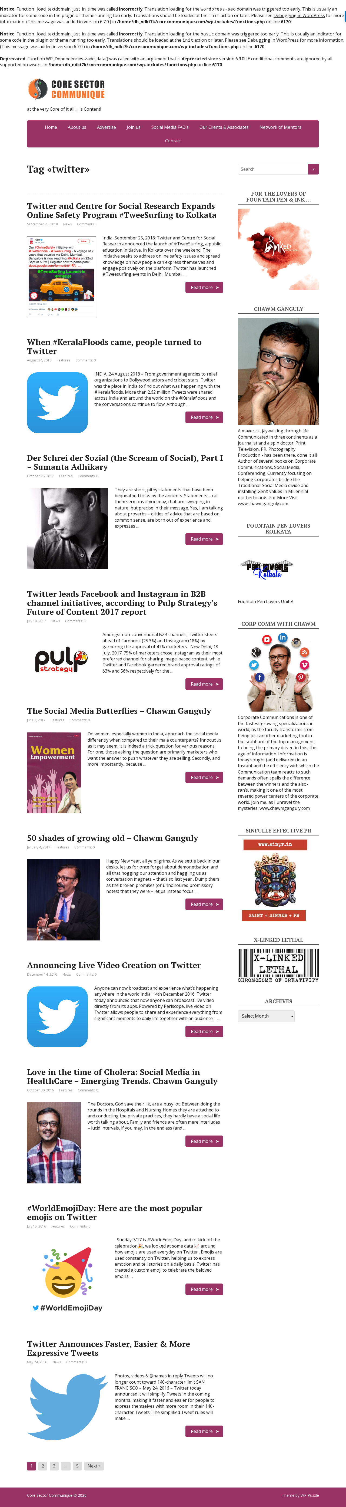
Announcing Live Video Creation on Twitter (114, 965)
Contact (173, 141)
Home (51, 127)
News (67, 224)
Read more (202, 287)
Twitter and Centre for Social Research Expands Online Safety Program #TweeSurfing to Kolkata (122, 210)
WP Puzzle (310, 1495)
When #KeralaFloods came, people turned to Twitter (114, 346)
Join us (134, 127)
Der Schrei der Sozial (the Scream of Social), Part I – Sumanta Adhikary (125, 462)
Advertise (106, 127)
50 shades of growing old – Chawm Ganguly (112, 838)
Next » (94, 1466)
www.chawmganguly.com (263, 503)
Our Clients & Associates (224, 127)
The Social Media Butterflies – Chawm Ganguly (119, 710)
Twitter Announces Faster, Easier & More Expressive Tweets (108, 1348)
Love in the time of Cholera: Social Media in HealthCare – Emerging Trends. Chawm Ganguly (122, 1076)
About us (77, 127)
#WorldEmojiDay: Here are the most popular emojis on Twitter (114, 1212)
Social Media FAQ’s (170, 127)
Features (63, 360)
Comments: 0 (87, 224)
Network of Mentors (280, 127)
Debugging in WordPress (299, 15)
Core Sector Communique (49, 1495)
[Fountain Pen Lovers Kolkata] (267, 569)
